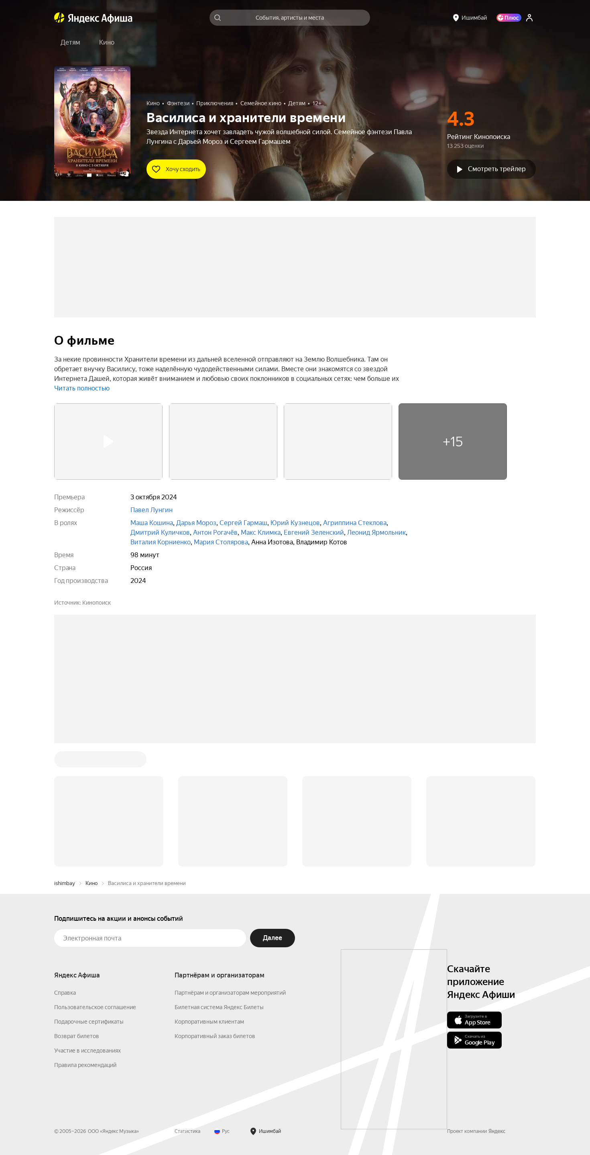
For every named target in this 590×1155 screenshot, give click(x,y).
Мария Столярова (221, 542)
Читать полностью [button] (82, 388)
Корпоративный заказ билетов (215, 914)
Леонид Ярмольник (376, 532)
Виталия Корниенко (160, 542)
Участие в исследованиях (87, 929)
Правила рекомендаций (85, 943)
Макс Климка (261, 532)
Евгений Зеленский (314, 532)
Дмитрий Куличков (160, 532)
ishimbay (64, 761)
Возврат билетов (76, 914)
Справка (65, 871)
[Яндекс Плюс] (508, 18)
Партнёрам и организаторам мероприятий (230, 871)
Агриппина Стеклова (355, 523)
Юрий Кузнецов (295, 523)
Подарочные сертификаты (89, 900)
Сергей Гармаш (243, 523)
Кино (91, 761)
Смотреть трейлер (497, 169)
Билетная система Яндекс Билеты (219, 885)
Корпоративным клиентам (209, 900)
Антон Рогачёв (215, 532)
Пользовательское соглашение (95, 885)
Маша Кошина (151, 523)
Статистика (187, 1009)
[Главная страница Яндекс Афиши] (59, 17)
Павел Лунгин (151, 510)
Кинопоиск (96, 602)
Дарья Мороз (196, 523)
